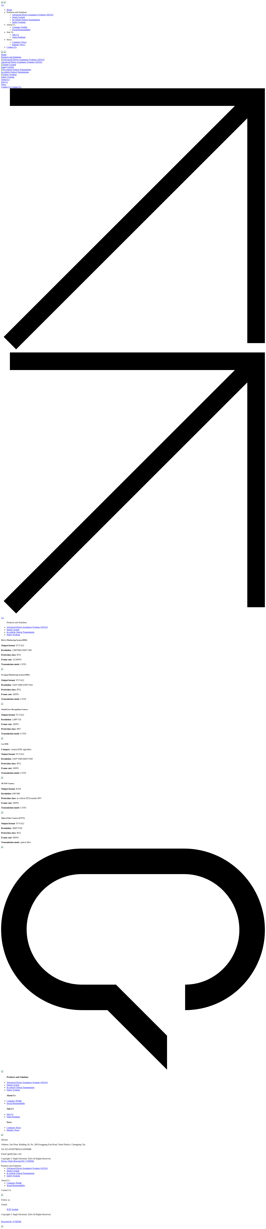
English (15, 1209)
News (3, 84)
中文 (9, 1209)
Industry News (18, 44)
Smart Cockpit (18, 17)
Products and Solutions (11, 57)
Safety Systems (18, 22)
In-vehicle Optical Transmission (26, 20)
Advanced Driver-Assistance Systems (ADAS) (32, 15)
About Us (5, 79)
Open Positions (18, 37)
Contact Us (11, 47)
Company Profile (19, 27)
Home (9, 10)
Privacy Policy (7, 1161)
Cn (2, 5)
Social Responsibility (21, 30)
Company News (19, 42)
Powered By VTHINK (24, 1161)
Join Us (15, 35)
